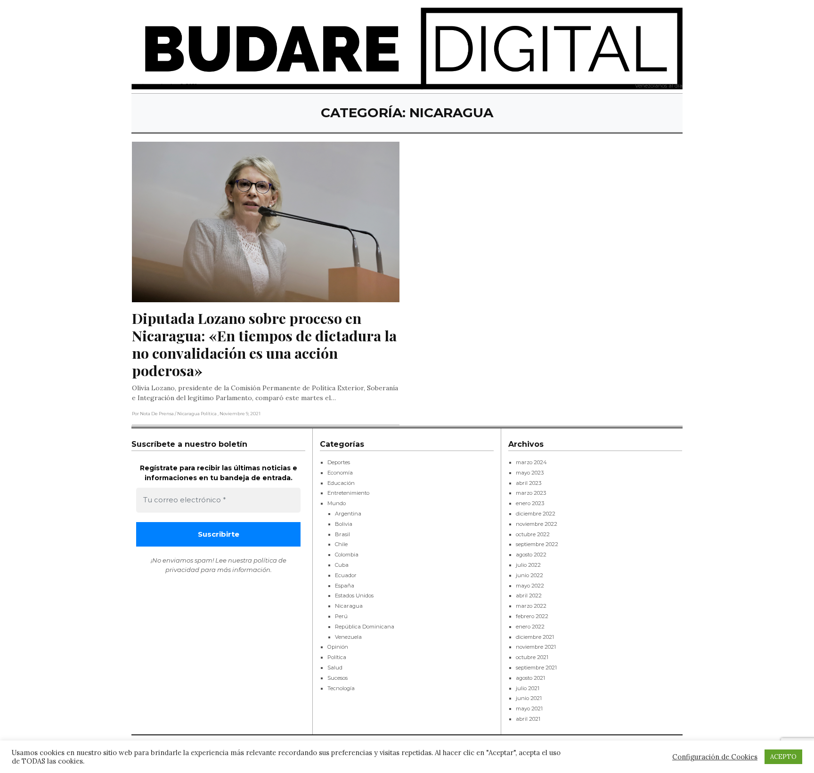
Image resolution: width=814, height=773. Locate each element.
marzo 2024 (531, 462)
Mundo (336, 503)
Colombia (346, 554)
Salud (334, 667)
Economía (340, 472)
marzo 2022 (531, 606)
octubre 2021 (532, 657)
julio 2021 (527, 688)
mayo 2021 (529, 708)
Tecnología (341, 688)
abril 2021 (528, 719)
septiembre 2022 (537, 544)
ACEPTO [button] (783, 757)
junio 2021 (529, 698)
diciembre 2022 (535, 513)
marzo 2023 (531, 493)
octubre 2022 (533, 534)
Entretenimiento (348, 493)
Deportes (338, 462)
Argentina (348, 513)
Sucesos (337, 678)
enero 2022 (530, 626)
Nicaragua (349, 606)
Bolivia (343, 524)
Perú (341, 616)
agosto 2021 (530, 678)
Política (336, 657)
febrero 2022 (532, 616)
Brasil (342, 534)
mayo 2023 (530, 472)
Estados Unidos (354, 595)
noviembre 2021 (536, 647)
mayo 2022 (530, 585)
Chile (341, 544)
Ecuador (346, 575)
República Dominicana (364, 626)
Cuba (342, 565)
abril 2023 (528, 483)
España (344, 585)
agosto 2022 (531, 554)
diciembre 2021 (535, 637)
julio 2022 (528, 565)
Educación (341, 483)
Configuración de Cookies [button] (714, 757)
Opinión (337, 647)
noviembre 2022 (536, 524)
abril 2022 (529, 595)
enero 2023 (530, 503)
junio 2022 (529, 575)
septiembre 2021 (536, 667)
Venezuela (348, 637)
